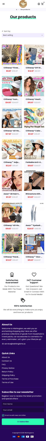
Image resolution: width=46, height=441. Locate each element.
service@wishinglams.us (13, 343)
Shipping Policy (8, 375)
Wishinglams (29, 433)
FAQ (3, 364)
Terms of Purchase (10, 379)
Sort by (6, 31)
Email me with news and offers (15, 415)
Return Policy (7, 371)
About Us (6, 357)
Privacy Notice (8, 368)
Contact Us (7, 361)
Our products (25, 9)
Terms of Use (7, 382)
